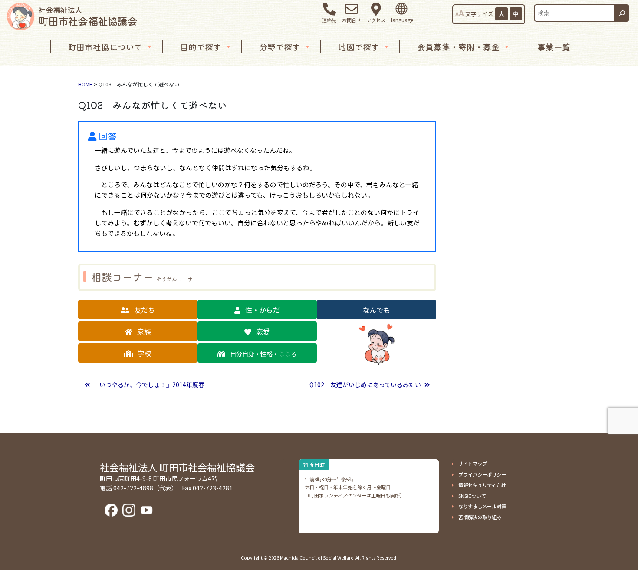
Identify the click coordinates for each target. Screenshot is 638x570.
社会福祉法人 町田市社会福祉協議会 (177, 467)
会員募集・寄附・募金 (458, 47)
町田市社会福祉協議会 (87, 16)
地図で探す (358, 47)
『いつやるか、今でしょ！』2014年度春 (148, 384)
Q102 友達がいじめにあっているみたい (365, 384)
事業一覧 (553, 47)
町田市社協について (105, 47)
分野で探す (279, 47)
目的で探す (200, 47)
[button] (137, 309)
